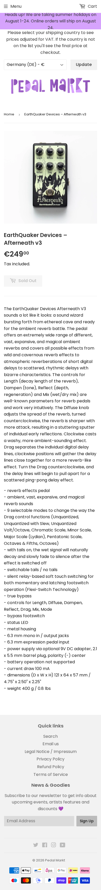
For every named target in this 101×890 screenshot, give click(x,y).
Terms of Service (50, 774)
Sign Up (87, 821)
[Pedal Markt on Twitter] (35, 846)
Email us (50, 744)
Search (50, 736)
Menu (15, 6)
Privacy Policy (50, 759)
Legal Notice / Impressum (51, 752)
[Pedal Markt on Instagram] (53, 846)
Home (9, 114)
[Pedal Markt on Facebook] (44, 846)
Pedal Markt (55, 860)
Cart (92, 6)
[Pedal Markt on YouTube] (62, 846)
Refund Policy (50, 767)
